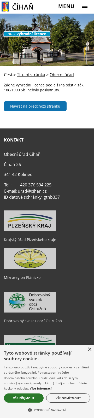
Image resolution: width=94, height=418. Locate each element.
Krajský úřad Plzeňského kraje (30, 239)
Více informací (40, 388)
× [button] (89, 349)
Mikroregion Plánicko (22, 277)
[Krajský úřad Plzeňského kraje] (30, 230)
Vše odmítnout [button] (68, 398)
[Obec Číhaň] (22, 6)
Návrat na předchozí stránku (35, 106)
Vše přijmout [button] (23, 398)
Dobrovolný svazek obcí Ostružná (33, 320)
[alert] (47, 381)
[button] (47, 409)
